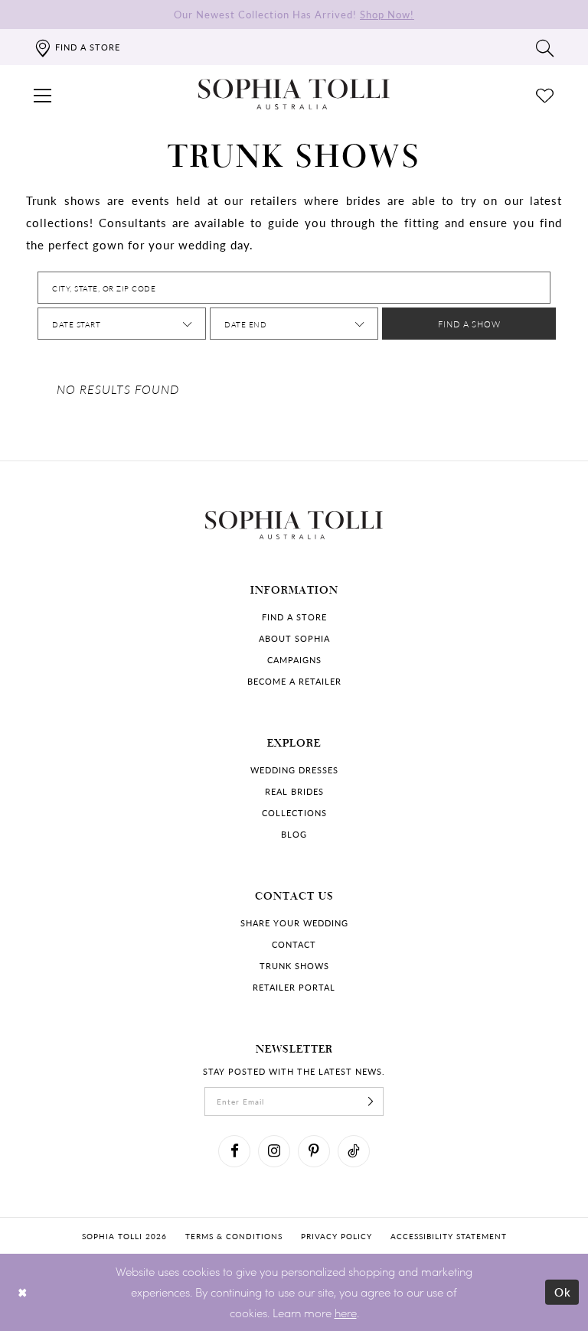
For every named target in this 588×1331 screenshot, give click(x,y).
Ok (563, 1292)
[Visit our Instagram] (274, 1151)
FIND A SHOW (469, 324)
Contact (294, 944)
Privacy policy (336, 1236)
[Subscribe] (371, 1101)
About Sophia (294, 638)
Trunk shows (294, 965)
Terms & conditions (234, 1236)
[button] (43, 94)
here (346, 1312)
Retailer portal (294, 987)
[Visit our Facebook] (234, 1151)
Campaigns (294, 660)
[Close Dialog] (22, 1292)
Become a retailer (294, 681)
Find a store (294, 617)
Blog (294, 834)
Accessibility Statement (448, 1236)
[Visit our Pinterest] (314, 1151)
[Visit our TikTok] (354, 1151)
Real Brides (294, 791)
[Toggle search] (545, 47)
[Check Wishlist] (545, 94)
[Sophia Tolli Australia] (294, 94)
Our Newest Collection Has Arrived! (294, 14)
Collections (294, 812)
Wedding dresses (294, 770)
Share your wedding (294, 923)
